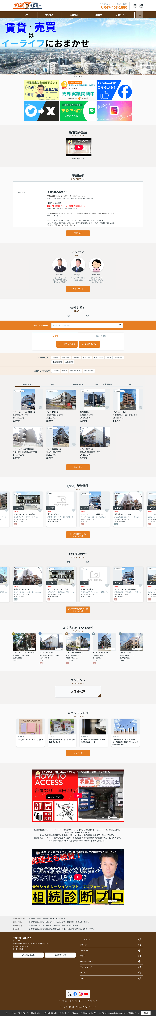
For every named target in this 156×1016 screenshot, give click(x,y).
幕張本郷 (38, 922)
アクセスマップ (85, 967)
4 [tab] (81, 76)
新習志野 (74, 929)
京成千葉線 (47, 925)
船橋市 (64, 371)
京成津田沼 (83, 929)
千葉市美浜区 (89, 371)
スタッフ (83, 945)
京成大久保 (66, 929)
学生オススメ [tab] (28, 384)
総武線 (31, 925)
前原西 (63, 922)
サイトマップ (92, 1001)
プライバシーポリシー (77, 1001)
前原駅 (109, 357)
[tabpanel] (78, 46)
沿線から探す (91, 344)
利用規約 (64, 1001)
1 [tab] (74, 76)
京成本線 (68, 925)
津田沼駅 (56, 357)
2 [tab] (76, 76)
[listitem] (28, 509)
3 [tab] (79, 76)
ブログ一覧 (78, 753)
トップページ (85, 939)
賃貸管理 (49, 15)
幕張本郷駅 (66, 357)
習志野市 (56, 371)
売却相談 (74, 15)
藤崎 (68, 922)
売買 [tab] (87, 316)
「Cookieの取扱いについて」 (116, 1013)
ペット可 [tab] (128, 384)
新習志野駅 (118, 357)
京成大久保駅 (98, 357)
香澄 (51, 922)
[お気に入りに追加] (40, 407)
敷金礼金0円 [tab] (78, 384)
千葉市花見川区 (75, 371)
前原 (58, 929)
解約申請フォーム (86, 961)
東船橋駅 (76, 357)
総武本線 (38, 925)
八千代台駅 (69, 362)
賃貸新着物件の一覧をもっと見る (78, 535)
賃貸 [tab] (68, 316)
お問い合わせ (122, 15)
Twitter (82, 978)
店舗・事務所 (101, 336)
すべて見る (78, 467)
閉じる (146, 1013)
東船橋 (86, 922)
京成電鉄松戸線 (58, 925)
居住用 (55, 336)
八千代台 (92, 929)
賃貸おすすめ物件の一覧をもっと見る (78, 610)
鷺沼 (73, 922)
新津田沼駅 (86, 357)
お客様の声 (78, 691)
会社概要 (98, 15)
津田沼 (31, 922)
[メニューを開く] (139, 15)
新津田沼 (52, 929)
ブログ (82, 956)
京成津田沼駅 (57, 362)
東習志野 (79, 922)
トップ (25, 15)
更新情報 (78, 233)
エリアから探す (68, 344)
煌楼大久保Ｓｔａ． (79, 159)
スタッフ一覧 (78, 289)
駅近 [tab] (53, 384)
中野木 (56, 922)
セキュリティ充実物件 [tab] (103, 384)
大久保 (45, 922)
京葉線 (75, 925)
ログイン (135, 7)
